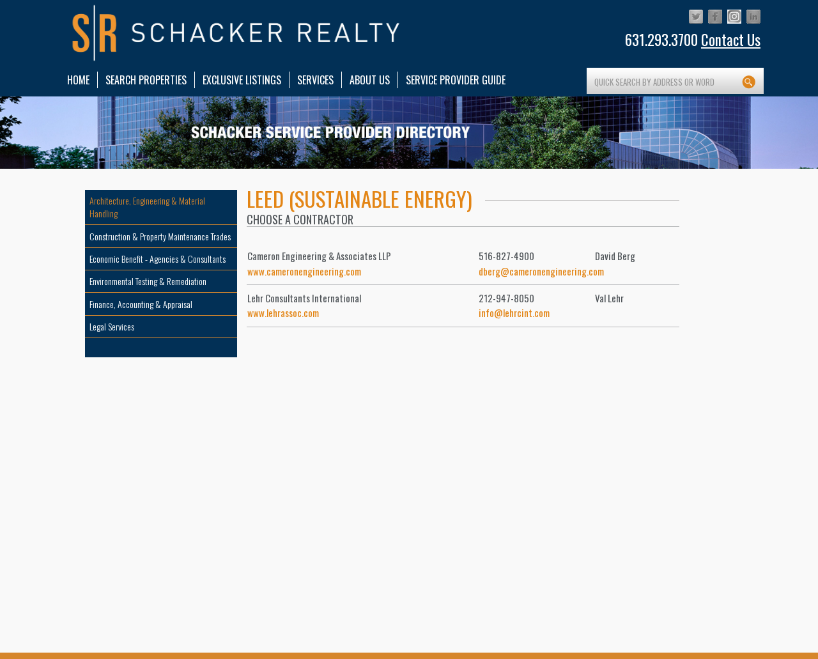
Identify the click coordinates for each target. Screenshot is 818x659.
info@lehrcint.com (514, 313)
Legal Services (111, 326)
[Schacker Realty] (236, 33)
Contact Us (730, 39)
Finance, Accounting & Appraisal (140, 304)
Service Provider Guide (455, 80)
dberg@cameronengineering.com (541, 271)
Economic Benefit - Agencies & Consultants (157, 258)
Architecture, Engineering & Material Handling (147, 207)
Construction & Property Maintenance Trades (160, 236)
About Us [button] (370, 80)
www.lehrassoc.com (283, 313)
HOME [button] (78, 80)
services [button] (315, 80)
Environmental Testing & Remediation (147, 281)
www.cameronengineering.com (304, 271)
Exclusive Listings (242, 80)
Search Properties (146, 80)
